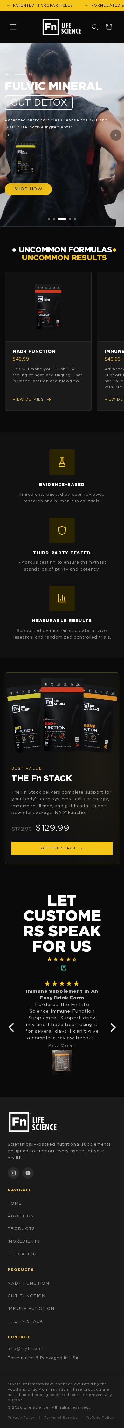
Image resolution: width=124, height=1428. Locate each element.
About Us (20, 1216)
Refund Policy (100, 1417)
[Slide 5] (75, 219)
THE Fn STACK (25, 1322)
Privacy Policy (21, 1417)
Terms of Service (61, 1417)
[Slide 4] (70, 219)
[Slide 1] (49, 219)
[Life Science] (62, 1122)
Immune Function (31, 1309)
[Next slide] (115, 135)
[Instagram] (13, 1173)
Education (22, 1254)
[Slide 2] (54, 219)
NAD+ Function (28, 1283)
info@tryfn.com (25, 1349)
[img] (62, 959)
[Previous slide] (8, 135)
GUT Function (27, 1296)
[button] (13, 27)
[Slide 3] (62, 219)
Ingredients (24, 1242)
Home (15, 1204)
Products (21, 1229)
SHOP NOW (28, 189)
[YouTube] (28, 1173)
